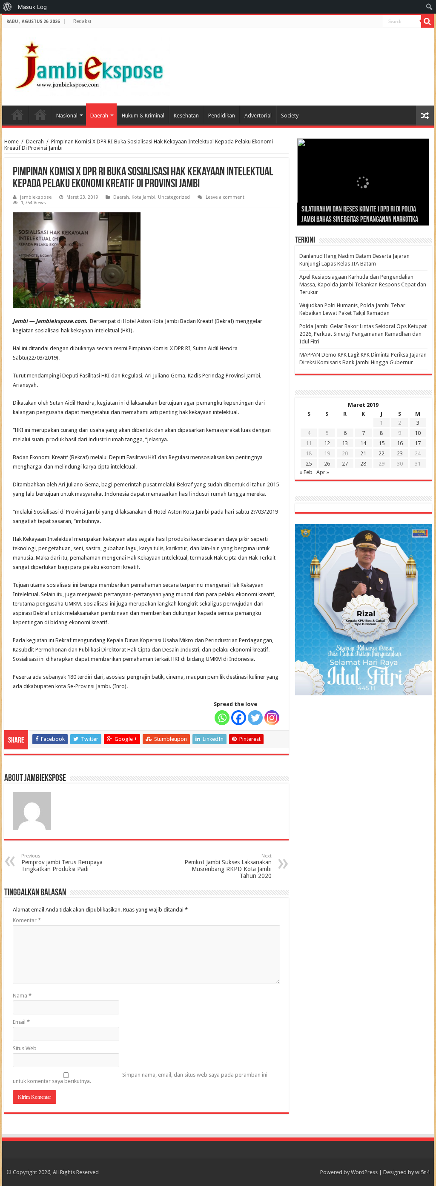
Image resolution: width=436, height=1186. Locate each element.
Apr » (322, 472)
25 (309, 463)
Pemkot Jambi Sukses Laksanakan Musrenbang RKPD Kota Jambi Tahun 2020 (228, 866)
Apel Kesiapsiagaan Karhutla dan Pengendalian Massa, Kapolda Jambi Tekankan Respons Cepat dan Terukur (362, 284)
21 (363, 453)
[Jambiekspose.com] (89, 65)
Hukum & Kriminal (143, 115)
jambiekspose (36, 197)
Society (289, 115)
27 (345, 463)
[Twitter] (255, 717)
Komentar (27, 920)
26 (327, 463)
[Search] (427, 21)
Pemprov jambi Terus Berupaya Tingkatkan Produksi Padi (62, 862)
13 (345, 443)
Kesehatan (186, 115)
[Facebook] (238, 717)
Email (21, 1022)
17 (418, 443)
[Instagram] (271, 717)
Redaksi (82, 21)
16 (400, 443)
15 (381, 443)
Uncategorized (174, 197)
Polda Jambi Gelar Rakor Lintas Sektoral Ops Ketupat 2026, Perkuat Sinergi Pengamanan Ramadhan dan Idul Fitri (363, 334)
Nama (22, 995)
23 (400, 453)
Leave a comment (225, 197)
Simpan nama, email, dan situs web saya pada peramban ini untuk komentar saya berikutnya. (140, 1078)
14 (363, 443)
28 (363, 463)
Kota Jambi (143, 197)
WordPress (364, 1172)
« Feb (306, 472)
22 (381, 453)
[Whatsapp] (222, 717)
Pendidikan (221, 115)
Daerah (99, 115)
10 (418, 433)
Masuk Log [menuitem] (32, 6)
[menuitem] (7, 7)
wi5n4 (422, 1172)
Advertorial (258, 115)
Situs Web (25, 1048)
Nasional (66, 115)
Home (17, 114)
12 (327, 443)
